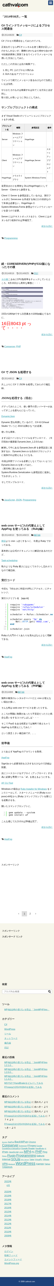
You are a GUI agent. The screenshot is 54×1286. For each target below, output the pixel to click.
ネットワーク (11, 1038)
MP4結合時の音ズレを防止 (17, 1102)
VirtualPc (38, 1160)
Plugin (11, 1155)
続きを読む (47, 226)
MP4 (27, 1151)
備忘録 (37, 535)
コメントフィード (13, 1259)
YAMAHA (7, 1167)
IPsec (5, 1152)
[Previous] (18, 913)
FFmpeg (31, 1145)
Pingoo (4, 1156)
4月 (8, 1185)
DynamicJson (8, 416)
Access (4, 1142)
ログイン (8, 1251)
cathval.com (30, 1281)
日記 (36, 273)
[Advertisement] (24, 885)
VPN (5, 1163)
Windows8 (11, 1164)
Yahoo (47, 1164)
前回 (3, 541)
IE (45, 1148)
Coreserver (9, 346)
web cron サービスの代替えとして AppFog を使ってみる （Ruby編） (23, 527)
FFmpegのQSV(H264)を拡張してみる (23, 1087)
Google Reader (28, 1148)
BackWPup (21, 1141)
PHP (18, 346)
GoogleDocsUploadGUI (11, 1148)
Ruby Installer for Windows (33, 789)
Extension (23, 1146)
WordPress (9, 1029)
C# (20, 35)
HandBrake (39, 1148)
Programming (11, 238)
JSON (19, 500)
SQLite (15, 1159)
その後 (4, 279)
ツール (7, 1034)
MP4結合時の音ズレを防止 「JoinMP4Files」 (27, 1009)
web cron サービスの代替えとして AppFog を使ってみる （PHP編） (23, 684)
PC (33, 1152)
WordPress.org (11, 1263)
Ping (45, 1152)
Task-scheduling (9, 560)
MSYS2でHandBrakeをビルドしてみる (23, 1083)
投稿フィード (11, 1255)
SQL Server (25, 1159)
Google (39, 1146)
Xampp (40, 1164)
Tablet (31, 1160)
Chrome (32, 1142)
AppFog (8, 657)
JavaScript (9, 500)
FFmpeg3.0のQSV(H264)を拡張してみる (24, 1116)
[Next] (35, 913)
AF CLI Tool (7, 783)
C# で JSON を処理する (16, 372)
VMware (46, 1160)
